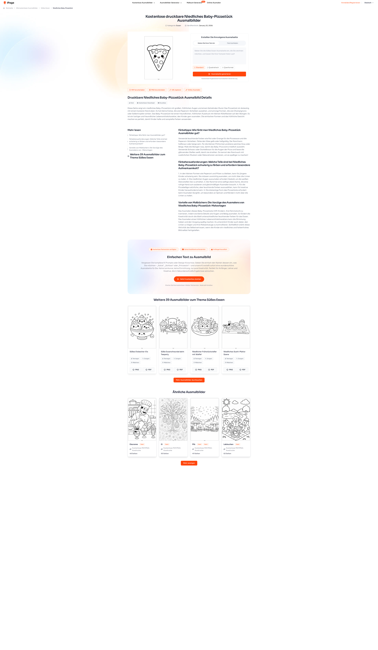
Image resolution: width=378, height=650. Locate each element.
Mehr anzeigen (189, 463)
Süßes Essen (45, 8)
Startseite (9, 8)
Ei (162, 444)
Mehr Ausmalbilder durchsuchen (189, 380)
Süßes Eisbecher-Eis (139, 352)
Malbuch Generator (194, 3)
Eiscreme (134, 444)
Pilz (193, 444)
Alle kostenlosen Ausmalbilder (27, 8)
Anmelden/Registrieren (350, 3)
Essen (178, 26)
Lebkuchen (228, 444)
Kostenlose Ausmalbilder (142, 3)
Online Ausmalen (214, 3)
